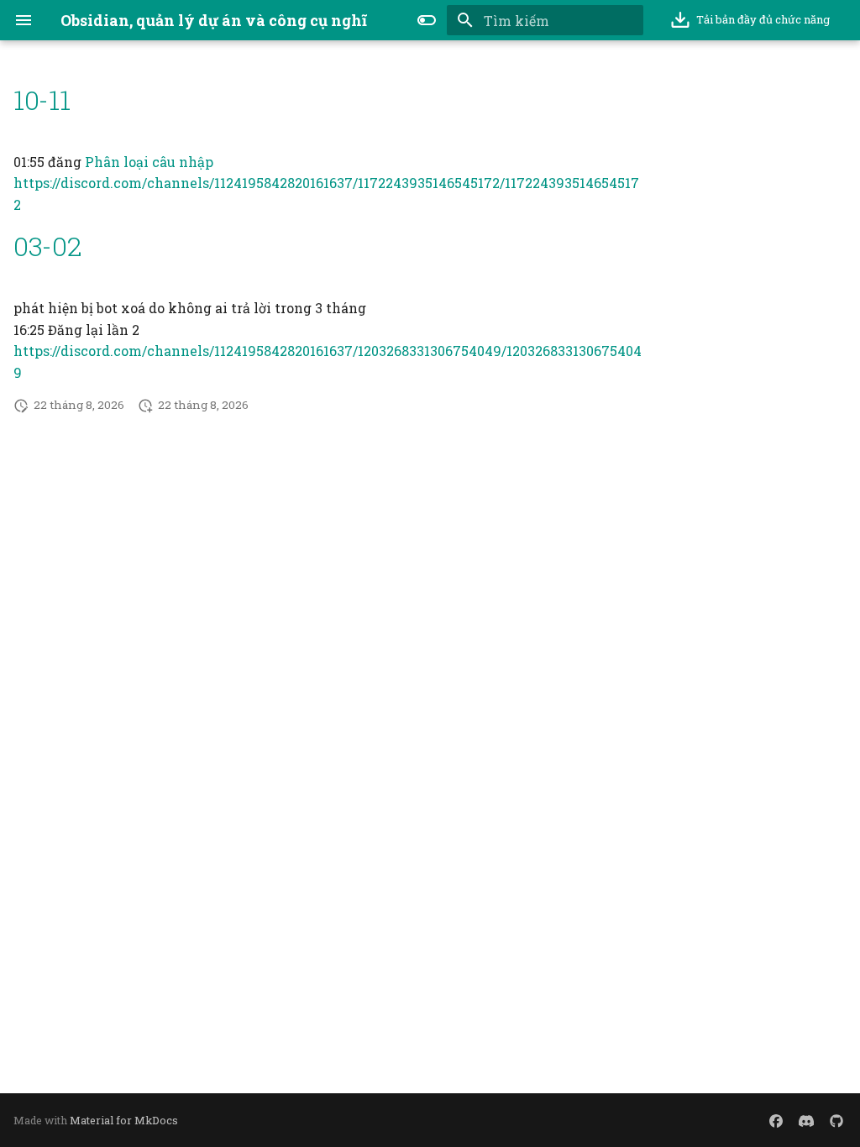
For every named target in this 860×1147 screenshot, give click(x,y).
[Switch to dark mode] (426, 20)
